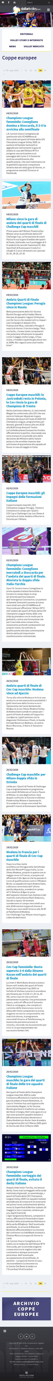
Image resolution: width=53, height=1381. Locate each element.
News (12, 46)
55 (45, 70)
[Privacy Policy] (19, 1364)
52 (31, 70)
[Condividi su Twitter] (26, 1336)
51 (26, 70)
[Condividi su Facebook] (20, 1336)
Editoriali (26, 34)
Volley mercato (34, 46)
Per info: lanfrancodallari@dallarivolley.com (26, 1362)
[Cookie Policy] (32, 1364)
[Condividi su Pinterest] (32, 1336)
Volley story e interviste (26, 40)
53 (36, 70)
